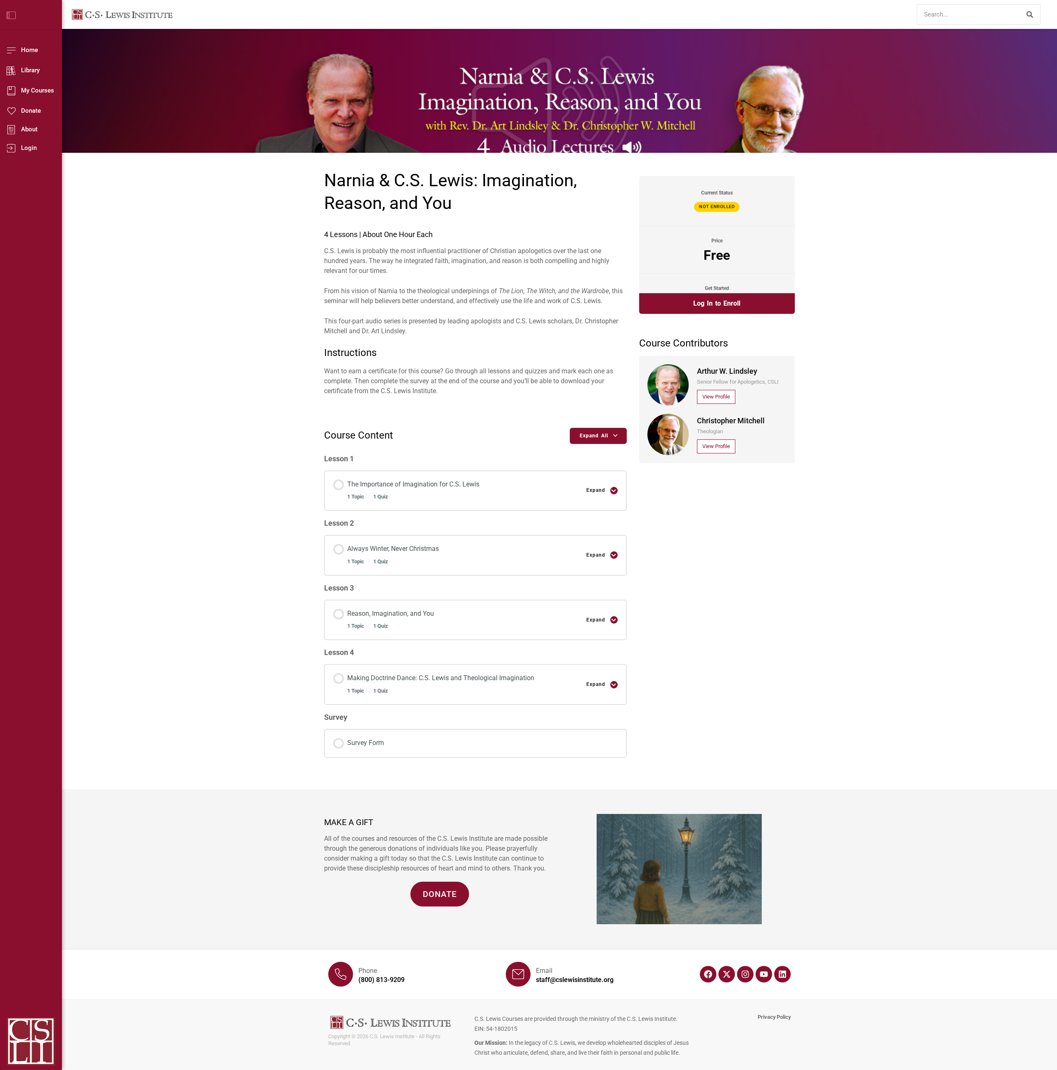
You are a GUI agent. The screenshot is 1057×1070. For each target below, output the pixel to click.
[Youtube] (764, 974)
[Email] (518, 974)
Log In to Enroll (716, 303)
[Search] (1029, 14)
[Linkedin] (782, 974)
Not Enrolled (717, 206)
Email (544, 971)
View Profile (716, 397)
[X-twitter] (726, 974)
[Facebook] (708, 974)
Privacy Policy (774, 1017)
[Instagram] (745, 974)
